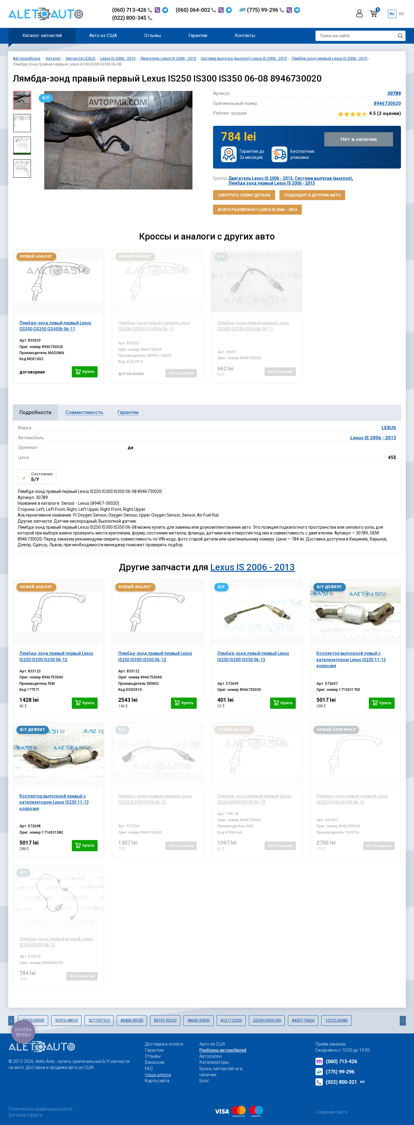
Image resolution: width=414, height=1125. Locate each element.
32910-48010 (66, 1020)
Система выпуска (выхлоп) (323, 178)
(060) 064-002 (193, 10)
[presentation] (40, 140)
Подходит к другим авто (312, 195)
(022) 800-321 (345, 1082)
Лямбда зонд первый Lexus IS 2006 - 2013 (271, 183)
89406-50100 (132, 1020)
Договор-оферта (25, 1115)
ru (392, 14)
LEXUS (389, 427)
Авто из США (103, 35)
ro (401, 14)
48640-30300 (198, 1020)
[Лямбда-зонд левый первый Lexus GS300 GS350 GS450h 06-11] (58, 281)
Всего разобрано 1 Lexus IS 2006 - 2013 (257, 209)
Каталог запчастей (42, 35)
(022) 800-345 (130, 18)
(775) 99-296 (263, 10)
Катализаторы (214, 1062)
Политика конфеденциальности (40, 1109)
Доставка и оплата (164, 1044)
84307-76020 (303, 1020)
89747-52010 (165, 1020)
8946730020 (387, 103)
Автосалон (210, 1056)
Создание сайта (331, 1112)
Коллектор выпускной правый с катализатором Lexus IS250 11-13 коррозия (54, 802)
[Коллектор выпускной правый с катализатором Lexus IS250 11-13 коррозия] (58, 755)
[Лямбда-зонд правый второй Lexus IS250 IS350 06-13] (58, 898)
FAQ (149, 1068)
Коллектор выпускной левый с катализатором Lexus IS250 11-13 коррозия (351, 659)
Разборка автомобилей (222, 1050)
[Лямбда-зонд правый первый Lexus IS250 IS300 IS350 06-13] (256, 755)
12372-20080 (336, 1020)
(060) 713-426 (130, 10)
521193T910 (99, 1020)
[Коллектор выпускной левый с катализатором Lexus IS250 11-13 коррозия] (355, 612)
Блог (204, 1080)
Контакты (245, 35)
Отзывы (152, 35)
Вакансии (154, 1062)
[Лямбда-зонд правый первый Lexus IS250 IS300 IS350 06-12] (58, 612)
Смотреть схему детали (244, 195)
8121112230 (231, 1020)
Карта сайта (157, 1080)
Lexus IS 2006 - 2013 (373, 437)
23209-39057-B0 (267, 1020)
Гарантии (198, 35)
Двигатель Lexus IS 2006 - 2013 (260, 178)
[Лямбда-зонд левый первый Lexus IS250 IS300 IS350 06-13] (256, 612)
